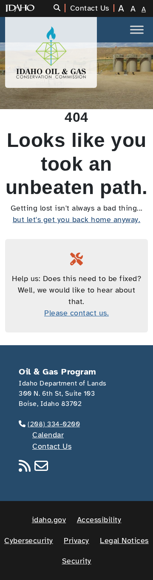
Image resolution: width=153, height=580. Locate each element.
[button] (60, 8)
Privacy (76, 540)
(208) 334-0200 (54, 424)
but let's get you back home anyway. (77, 219)
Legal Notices (124, 540)
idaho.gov (49, 519)
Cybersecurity (28, 540)
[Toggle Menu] (137, 29)
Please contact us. (76, 313)
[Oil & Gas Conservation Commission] (51, 52)
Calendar (48, 434)
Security (76, 561)
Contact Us (51, 446)
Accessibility (99, 519)
